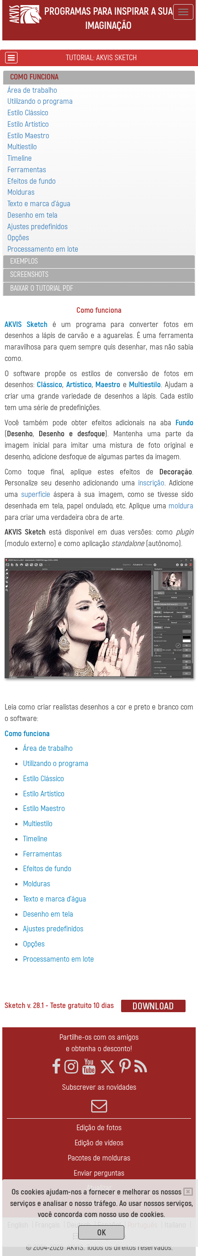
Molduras (21, 192)
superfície (35, 494)
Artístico (79, 384)
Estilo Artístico (28, 124)
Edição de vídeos (99, 1143)
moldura (181, 506)
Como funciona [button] (34, 77)
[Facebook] (56, 1067)
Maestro (107, 384)
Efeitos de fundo (31, 181)
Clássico (49, 384)
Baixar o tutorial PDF (41, 288)
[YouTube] (89, 1067)
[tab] (99, 77)
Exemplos (24, 261)
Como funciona (27, 733)
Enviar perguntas (99, 1173)
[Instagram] (71, 1067)
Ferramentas (26, 170)
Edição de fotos (99, 1127)
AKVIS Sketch (26, 324)
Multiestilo (22, 147)
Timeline (19, 158)
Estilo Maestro (28, 136)
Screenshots (29, 274)
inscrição (151, 483)
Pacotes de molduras (99, 1158)
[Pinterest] (125, 1067)
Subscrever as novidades (99, 1087)
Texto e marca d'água (38, 203)
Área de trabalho (32, 90)
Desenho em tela (32, 215)
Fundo (184, 423)
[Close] (188, 1192)
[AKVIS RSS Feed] (140, 1067)
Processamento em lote (42, 249)
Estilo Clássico (27, 113)
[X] (107, 1067)
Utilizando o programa (40, 101)
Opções (18, 237)
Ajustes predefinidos (37, 226)
